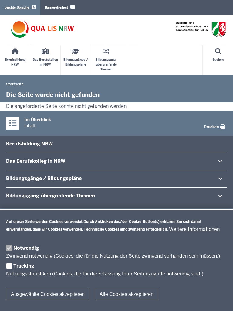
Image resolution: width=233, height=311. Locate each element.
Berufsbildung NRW (29, 144)
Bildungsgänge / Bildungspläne (44, 178)
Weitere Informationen (194, 229)
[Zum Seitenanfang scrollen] (221, 300)
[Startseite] (42, 29)
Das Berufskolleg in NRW (35, 161)
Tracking (23, 266)
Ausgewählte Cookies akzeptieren (48, 294)
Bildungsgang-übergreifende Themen (50, 196)
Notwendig (26, 248)
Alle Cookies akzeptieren (127, 294)
